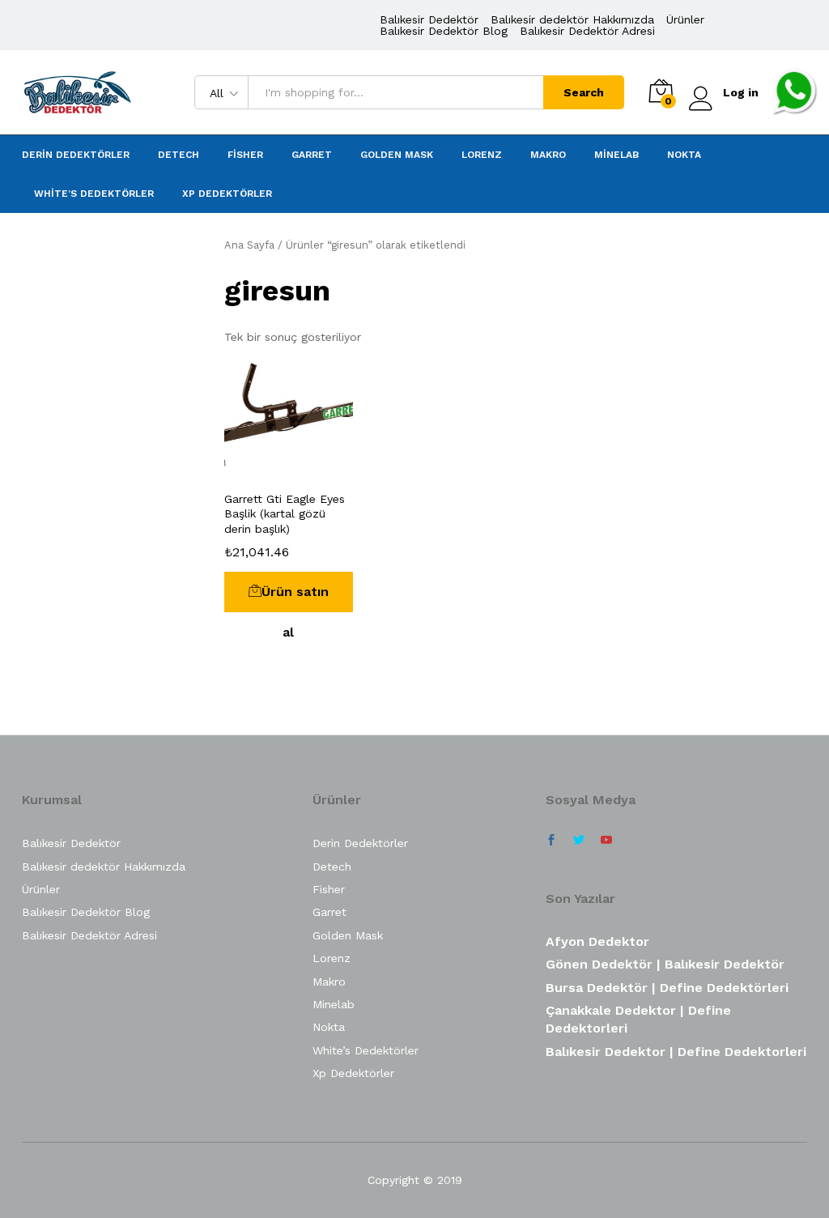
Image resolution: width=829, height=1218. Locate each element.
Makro (548, 155)
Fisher (245, 155)
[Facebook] (551, 841)
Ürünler (685, 19)
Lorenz (481, 155)
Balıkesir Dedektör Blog (444, 30)
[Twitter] (579, 841)
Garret (311, 155)
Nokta (684, 155)
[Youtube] (606, 841)
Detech (178, 155)
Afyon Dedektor (597, 941)
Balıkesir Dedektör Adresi (587, 30)
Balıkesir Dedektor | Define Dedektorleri (676, 1051)
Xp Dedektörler (227, 193)
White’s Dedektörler (94, 193)
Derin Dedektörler (76, 155)
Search (583, 92)
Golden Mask (396, 155)
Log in (741, 92)
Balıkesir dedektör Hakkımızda (572, 19)
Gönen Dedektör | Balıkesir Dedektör (665, 964)
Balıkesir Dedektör (429, 19)
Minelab (616, 155)
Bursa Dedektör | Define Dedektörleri (667, 987)
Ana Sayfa (249, 245)
